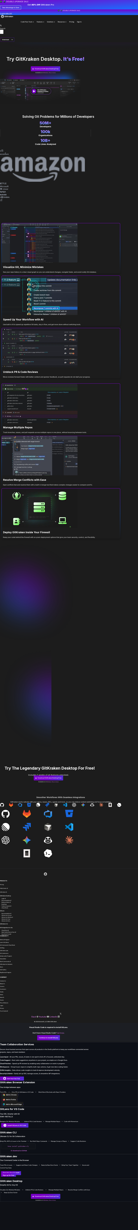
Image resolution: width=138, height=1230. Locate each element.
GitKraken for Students (6, 964)
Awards (2, 997)
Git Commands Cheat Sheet (7, 945)
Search (2, 28)
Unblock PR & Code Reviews (33, 1121)
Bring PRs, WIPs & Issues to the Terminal (13, 1141)
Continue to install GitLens (48, 1038)
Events (2, 1000)
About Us (2, 983)
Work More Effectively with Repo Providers (52, 1092)
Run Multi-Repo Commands (38, 1141)
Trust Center (3, 1011)
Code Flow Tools (26, 22)
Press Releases (4, 1003)
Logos (1, 1005)
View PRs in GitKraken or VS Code (23, 1092)
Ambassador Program (6, 956)
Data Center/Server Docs (8, 932)
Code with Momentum (71, 1121)
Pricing (71, 22)
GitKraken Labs (4, 950)
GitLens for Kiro (6, 921)
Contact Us (3, 981)
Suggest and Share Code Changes (27, 1165)
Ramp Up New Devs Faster (49, 1165)
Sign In (79, 22)
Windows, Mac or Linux (49, 72)
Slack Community (5, 961)
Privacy (2, 1008)
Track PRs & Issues (6, 1165)
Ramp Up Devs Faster (10, 1192)
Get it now (60, 1033)
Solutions (50, 22)
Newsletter (3, 959)
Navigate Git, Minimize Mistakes (10, 1121)
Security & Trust (6, 934)
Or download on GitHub (19, 1150)
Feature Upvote (6, 906)
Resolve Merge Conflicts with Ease (79, 1190)
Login (3, 898)
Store (1, 967)
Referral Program (4, 939)
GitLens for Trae (6, 919)
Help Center (3, 888)
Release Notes (6, 902)
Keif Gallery (3, 969)
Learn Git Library (4, 942)
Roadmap (4, 904)
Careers (2, 986)
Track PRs (3, 1092)
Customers (3, 989)
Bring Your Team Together (70, 1165)
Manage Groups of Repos (59, 1141)
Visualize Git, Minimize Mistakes (10, 1190)
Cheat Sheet (5, 908)
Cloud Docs (5, 930)
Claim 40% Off (6, 13)
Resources (61, 22)
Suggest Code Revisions (78, 1141)
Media (1, 992)
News (1, 994)
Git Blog (2, 948)
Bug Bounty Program (5, 972)
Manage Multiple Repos (52, 1121)
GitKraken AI (3, 892)
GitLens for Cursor (7, 915)
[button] (0, 25)
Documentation (6, 900)
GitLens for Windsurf (7, 917)
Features (40, 22)
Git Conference (4, 953)
